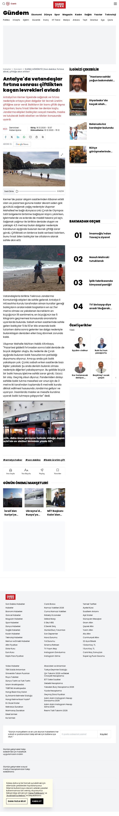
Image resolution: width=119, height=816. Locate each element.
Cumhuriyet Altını (91, 637)
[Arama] (3, 3)
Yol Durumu (49, 641)
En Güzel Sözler (13, 703)
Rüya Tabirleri (12, 677)
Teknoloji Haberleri (14, 637)
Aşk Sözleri (88, 615)
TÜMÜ (72, 330)
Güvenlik (36, 20)
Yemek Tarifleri (89, 604)
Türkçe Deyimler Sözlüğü (55, 669)
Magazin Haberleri (14, 619)
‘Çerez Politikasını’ (36, 793)
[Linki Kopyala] (42, 137)
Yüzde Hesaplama (53, 690)
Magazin (67, 14)
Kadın (78, 14)
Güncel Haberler (13, 615)
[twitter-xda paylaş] (11, 137)
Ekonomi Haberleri (14, 611)
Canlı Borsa (49, 604)
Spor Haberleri (12, 622)
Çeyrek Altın (88, 626)
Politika (6, 20)
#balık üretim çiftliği (56, 459)
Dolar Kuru (10, 648)
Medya (66, 20)
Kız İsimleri (10, 718)
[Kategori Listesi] (115, 3)
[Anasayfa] (10, 597)
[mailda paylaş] (30, 137)
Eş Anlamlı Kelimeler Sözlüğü (19, 695)
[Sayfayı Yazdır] (36, 137)
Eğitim (26, 20)
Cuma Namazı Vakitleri (55, 611)
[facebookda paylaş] (5, 137)
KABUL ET (37, 801)
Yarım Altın (88, 630)
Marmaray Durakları (15, 710)
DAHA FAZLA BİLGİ (17, 801)
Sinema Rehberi (51, 645)
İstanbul (94, 20)
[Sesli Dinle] (17, 191)
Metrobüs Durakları (14, 706)
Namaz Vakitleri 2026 (54, 607)
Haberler (7, 69)
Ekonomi (36, 14)
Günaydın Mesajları (92, 619)
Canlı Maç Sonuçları (92, 652)
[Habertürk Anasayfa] (59, 4)
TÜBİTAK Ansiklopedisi (16, 688)
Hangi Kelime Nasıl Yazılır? (18, 699)
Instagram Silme (52, 656)
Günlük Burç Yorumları (54, 630)
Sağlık (88, 14)
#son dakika (32, 459)
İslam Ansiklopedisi (15, 684)
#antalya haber (12, 459)
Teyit (85, 20)
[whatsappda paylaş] (24, 137)
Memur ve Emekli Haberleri (18, 641)
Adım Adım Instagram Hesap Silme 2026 (58, 705)
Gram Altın (88, 622)
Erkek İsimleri (11, 714)
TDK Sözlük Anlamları (15, 669)
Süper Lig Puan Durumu (94, 656)
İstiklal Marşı (50, 619)
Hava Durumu (50, 637)
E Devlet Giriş (50, 626)
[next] (63, 503)
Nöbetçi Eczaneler (52, 615)
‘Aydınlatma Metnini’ (16, 795)
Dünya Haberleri (13, 626)
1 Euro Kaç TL (89, 648)
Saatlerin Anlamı (91, 611)
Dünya (48, 14)
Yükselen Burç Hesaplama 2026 (59, 687)
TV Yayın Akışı (50, 648)
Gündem (16, 13)
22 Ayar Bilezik (89, 641)
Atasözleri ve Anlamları (55, 666)
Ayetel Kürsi (88, 607)
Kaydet (104, 734)
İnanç (46, 20)
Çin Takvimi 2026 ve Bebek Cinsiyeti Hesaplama (56, 674)
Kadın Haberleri (13, 633)
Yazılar (98, 14)
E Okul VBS (49, 622)
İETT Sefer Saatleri (52, 679)
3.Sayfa (16, 20)
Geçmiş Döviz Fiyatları (54, 694)
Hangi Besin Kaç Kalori (16, 692)
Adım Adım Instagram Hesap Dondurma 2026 (58, 699)
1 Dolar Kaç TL (89, 645)
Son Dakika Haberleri (15, 604)
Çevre (110, 20)
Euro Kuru (10, 652)
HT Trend (56, 20)
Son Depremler (51, 633)
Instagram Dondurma (54, 652)
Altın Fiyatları (12, 645)
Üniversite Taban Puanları (18, 673)
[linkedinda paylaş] (17, 137)
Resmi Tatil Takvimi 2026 (56, 710)
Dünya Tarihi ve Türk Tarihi (18, 680)
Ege (102, 20)
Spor (57, 14)
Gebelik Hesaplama (53, 683)
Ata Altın (87, 633)
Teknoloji (110, 14)
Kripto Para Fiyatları (15, 656)
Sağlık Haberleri (13, 630)
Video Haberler (12, 666)
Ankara (76, 20)
